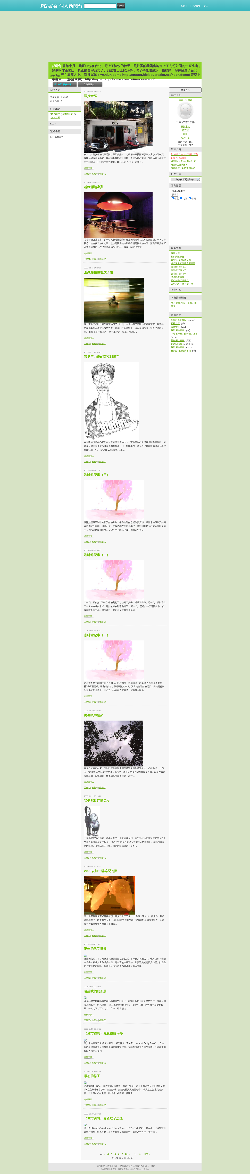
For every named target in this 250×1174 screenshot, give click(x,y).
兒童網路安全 (126, 1166)
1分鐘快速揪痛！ (179, 164)
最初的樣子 (92, 1076)
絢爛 (190, 303)
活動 (59, 76)
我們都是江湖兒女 (97, 801)
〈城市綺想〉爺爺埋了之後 (103, 1118)
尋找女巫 (90, 96)
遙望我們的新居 (95, 991)
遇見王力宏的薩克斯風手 (102, 357)
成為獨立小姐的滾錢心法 (183, 168)
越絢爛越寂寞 (93, 187)
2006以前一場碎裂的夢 (100, 871)
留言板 (185, 130)
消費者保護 (112, 1166)
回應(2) (87, 174)
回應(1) (87, 343)
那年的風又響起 (95, 949)
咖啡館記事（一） (97, 635)
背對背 (57, 66)
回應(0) (87, 461)
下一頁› (138, 1154)
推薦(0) (95, 174)
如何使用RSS (68, 114)
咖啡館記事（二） (97, 555)
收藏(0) (102, 174)
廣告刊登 (101, 1166)
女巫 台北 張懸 (178, 303)
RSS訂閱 (55, 114)
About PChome (142, 1166)
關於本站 (185, 126)
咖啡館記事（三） (97, 475)
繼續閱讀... (89, 168)
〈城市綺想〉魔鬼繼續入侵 (103, 1033)
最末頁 (147, 1154)
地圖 (185, 134)
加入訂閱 (55, 117)
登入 (206, 6)
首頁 (52, 76)
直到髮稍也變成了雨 (98, 272)
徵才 (153, 1166)
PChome (196, 6)
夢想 (173, 306)
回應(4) (87, 259)
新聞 (183, 6)
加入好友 (185, 138)
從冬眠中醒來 (93, 715)
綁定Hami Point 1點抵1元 (183, 161)
